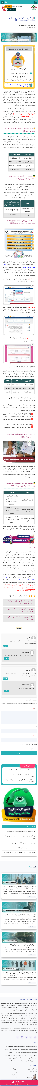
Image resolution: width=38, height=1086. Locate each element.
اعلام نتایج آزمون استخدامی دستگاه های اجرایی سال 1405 (22, 1058)
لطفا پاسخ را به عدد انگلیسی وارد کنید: (28, 745)
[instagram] (6, 2)
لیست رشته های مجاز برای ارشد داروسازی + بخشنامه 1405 (20, 843)
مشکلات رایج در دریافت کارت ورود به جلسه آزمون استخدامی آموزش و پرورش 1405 (19, 781)
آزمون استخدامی (23, 25)
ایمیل (35, 736)
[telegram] (9, 2)
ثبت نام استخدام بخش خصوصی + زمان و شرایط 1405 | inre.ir (21, 1049)
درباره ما (35, 1075)
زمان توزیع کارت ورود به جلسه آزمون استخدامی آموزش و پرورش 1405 (20, 770)
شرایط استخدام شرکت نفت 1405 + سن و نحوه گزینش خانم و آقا (20, 887)
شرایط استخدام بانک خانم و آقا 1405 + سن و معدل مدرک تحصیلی (19, 973)
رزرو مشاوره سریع (32, 1069)
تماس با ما (16, 1072)
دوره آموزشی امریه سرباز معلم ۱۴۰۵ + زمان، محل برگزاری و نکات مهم (19, 837)
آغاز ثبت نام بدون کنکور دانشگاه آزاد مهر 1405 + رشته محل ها (21, 1046)
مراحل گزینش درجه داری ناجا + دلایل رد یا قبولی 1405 (22, 945)
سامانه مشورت (15, 1075)
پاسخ (4, 646)
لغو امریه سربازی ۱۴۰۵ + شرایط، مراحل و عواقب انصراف (21, 831)
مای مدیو (16, 1078)
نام (36, 727)
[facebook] (17, 1037)
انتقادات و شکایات (32, 1072)
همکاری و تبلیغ (15, 1069)
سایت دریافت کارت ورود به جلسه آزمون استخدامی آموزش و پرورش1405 (20, 775)
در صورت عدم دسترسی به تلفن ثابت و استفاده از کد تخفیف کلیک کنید (17, 85)
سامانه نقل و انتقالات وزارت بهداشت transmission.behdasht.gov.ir (19, 1061)
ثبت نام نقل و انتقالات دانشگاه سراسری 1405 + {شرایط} (23, 1052)
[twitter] (26, 1037)
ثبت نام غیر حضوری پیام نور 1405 (26, 848)
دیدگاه (35, 709)
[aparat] (35, 1037)
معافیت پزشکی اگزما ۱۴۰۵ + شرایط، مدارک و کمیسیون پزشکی (19, 852)
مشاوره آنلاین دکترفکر (31, 1078)
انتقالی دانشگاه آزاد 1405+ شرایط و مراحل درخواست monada (21, 1055)
